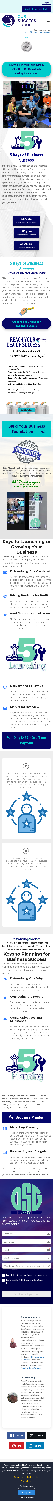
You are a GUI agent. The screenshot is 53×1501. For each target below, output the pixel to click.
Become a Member (30, 1117)
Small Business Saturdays (32, 1368)
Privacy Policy (26, 1481)
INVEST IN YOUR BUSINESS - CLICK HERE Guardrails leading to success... (26, 69)
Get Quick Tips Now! (26, 1294)
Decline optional (26, 1486)
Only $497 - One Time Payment (30, 740)
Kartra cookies (33, 1477)
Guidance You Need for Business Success (26, 323)
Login (46, 2)
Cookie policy (19, 1477)
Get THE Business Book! (36, 9)
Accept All (26, 1492)
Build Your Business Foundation (26, 429)
